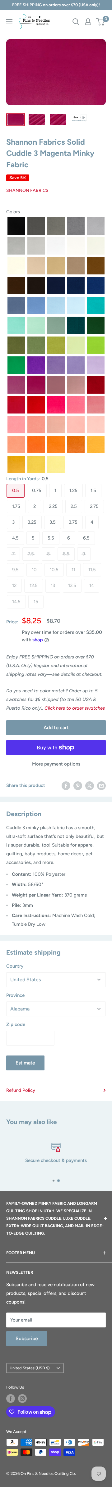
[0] (101, 21)
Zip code (15, 1024)
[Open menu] (9, 21)
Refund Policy (20, 1090)
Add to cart (56, 727)
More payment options (56, 764)
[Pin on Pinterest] (77, 785)
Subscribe (27, 1338)
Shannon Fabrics (27, 190)
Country (14, 966)
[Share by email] (101, 785)
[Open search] (75, 21)
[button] (16, 226)
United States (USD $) (30, 1368)
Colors (13, 212)
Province (15, 995)
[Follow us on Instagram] (22, 1398)
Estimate (25, 1063)
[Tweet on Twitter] (89, 785)
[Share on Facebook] (66, 785)
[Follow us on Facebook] (10, 1398)
